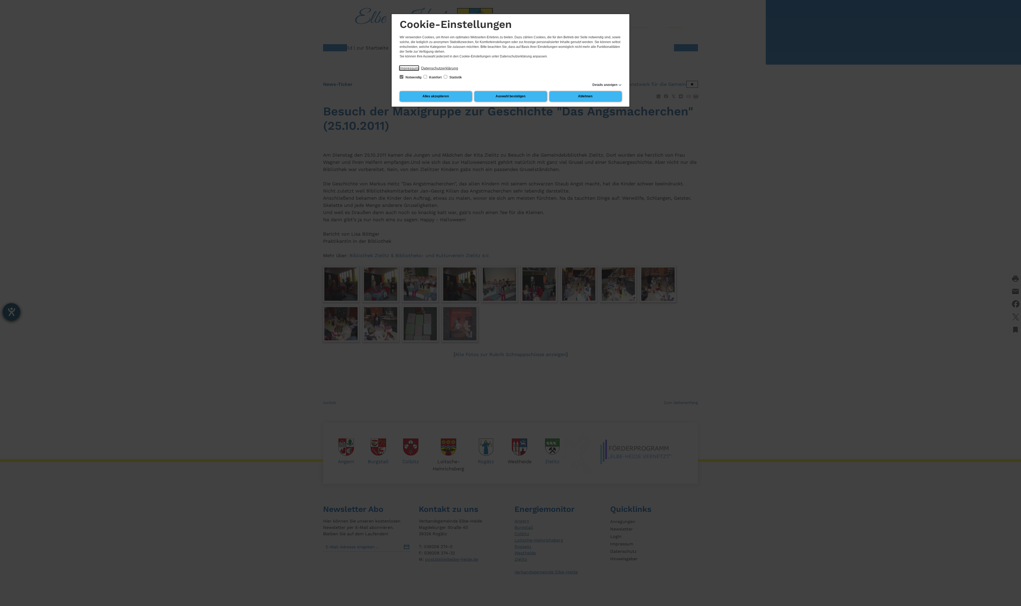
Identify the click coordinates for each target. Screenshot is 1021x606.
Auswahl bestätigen (510, 96)
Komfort (435, 77)
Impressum (409, 68)
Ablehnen (585, 96)
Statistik (455, 77)
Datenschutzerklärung (439, 68)
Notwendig (413, 77)
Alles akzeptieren (435, 96)
